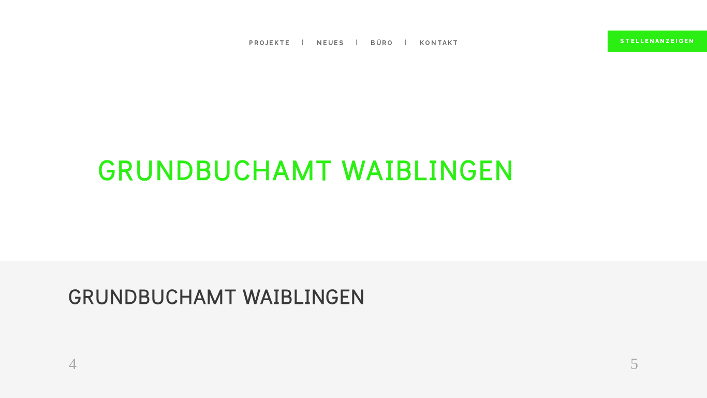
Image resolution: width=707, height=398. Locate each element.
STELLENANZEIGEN (657, 41)
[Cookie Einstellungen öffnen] (22, 385)
